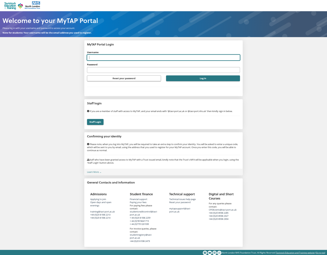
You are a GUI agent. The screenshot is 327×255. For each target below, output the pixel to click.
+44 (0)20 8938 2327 (218, 215)
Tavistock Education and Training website (295, 252)
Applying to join (98, 199)
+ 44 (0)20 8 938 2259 (140, 217)
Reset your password (124, 78)
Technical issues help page (182, 199)
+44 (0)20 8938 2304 (218, 218)
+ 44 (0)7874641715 (139, 220)
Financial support (138, 199)
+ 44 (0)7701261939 (139, 224)
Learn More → (94, 171)
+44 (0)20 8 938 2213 (100, 214)
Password (92, 64)
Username (93, 52)
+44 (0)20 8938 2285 (218, 212)
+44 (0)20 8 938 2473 (140, 241)
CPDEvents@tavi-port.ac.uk (223, 209)
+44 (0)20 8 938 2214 (100, 217)
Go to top (320, 252)
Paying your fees (138, 202)
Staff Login (95, 121)
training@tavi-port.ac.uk (102, 211)
